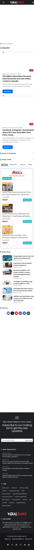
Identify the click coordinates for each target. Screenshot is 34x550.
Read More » (7, 91)
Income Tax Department (20, 496)
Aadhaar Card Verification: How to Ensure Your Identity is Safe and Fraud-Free (23, 298)
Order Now (7, 178)
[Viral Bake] (17, 2)
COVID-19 (4, 491)
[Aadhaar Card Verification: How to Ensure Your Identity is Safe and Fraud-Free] (7, 298)
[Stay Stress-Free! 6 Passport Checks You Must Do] (7, 265)
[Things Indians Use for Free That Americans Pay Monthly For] (7, 258)
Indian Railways (6, 499)
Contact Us (28, 539)
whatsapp (11, 502)
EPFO (23, 491)
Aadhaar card (5, 488)
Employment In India (14, 491)
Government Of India (7, 496)
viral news (4, 502)
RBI (30, 499)
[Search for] (33, 3)
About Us (8, 539)
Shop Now (27, 200)
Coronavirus (14, 488)
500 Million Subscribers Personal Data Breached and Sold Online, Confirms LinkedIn (17, 78)
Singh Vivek (6, 74)
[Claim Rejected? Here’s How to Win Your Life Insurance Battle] (7, 290)
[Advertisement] (17, 23)
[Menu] (4, 3)
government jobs (6, 493)
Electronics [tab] (13, 164)
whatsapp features (21, 502)
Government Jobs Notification (20, 493)
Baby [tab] (30, 164)
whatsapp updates (6, 505)
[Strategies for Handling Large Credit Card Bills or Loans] (7, 283)
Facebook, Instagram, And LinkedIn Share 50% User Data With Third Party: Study (18, 132)
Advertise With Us (18, 539)
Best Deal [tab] (4, 164)
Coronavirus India (23, 488)
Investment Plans (16, 499)
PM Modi (25, 499)
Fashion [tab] (23, 164)
